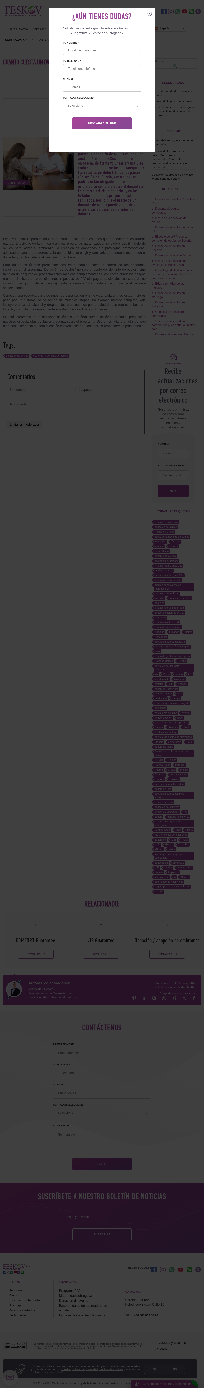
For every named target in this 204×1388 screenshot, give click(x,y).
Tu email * (69, 79)
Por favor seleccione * (78, 98)
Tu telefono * (72, 61)
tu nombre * (71, 43)
